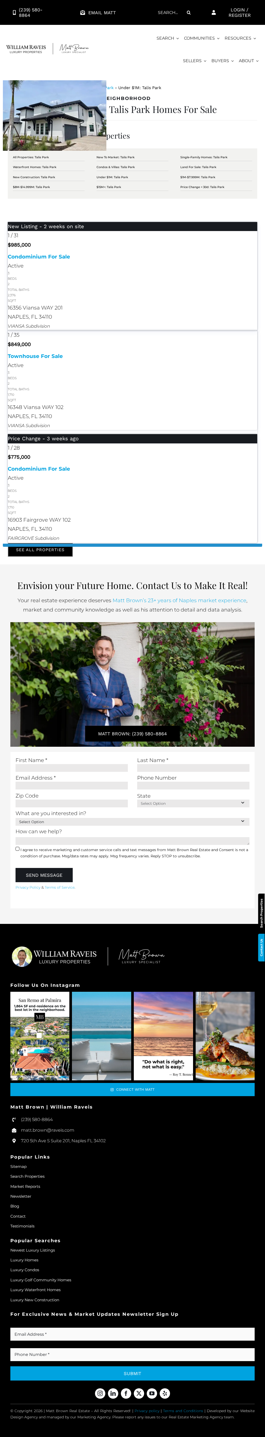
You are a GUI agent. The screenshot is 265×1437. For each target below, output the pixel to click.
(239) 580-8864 (37, 1119)
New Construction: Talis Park (34, 177)
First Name (31, 760)
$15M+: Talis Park (109, 187)
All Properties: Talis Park (31, 157)
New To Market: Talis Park (116, 157)
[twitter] (139, 1393)
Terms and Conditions (183, 1411)
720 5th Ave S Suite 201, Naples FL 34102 (63, 1140)
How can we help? (39, 831)
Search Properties (261, 913)
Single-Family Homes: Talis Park (203, 157)
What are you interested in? (51, 813)
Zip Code (27, 796)
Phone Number (157, 778)
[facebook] (126, 1393)
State (144, 796)
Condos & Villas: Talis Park (116, 167)
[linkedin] (113, 1393)
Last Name (152, 760)
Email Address (36, 778)
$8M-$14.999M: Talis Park (31, 187)
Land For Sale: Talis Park (198, 167)
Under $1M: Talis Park (112, 177)
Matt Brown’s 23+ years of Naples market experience (179, 600)
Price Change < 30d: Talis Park (202, 187)
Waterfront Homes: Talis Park (34, 167)
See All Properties (40, 549)
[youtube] (152, 1393)
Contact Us (261, 947)
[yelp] (165, 1393)
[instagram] (100, 1393)
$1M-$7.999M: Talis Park (197, 177)
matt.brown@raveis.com (47, 1130)
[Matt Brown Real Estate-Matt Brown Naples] (47, 45)
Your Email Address (37, 1325)
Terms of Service (60, 887)
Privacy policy (147, 1411)
